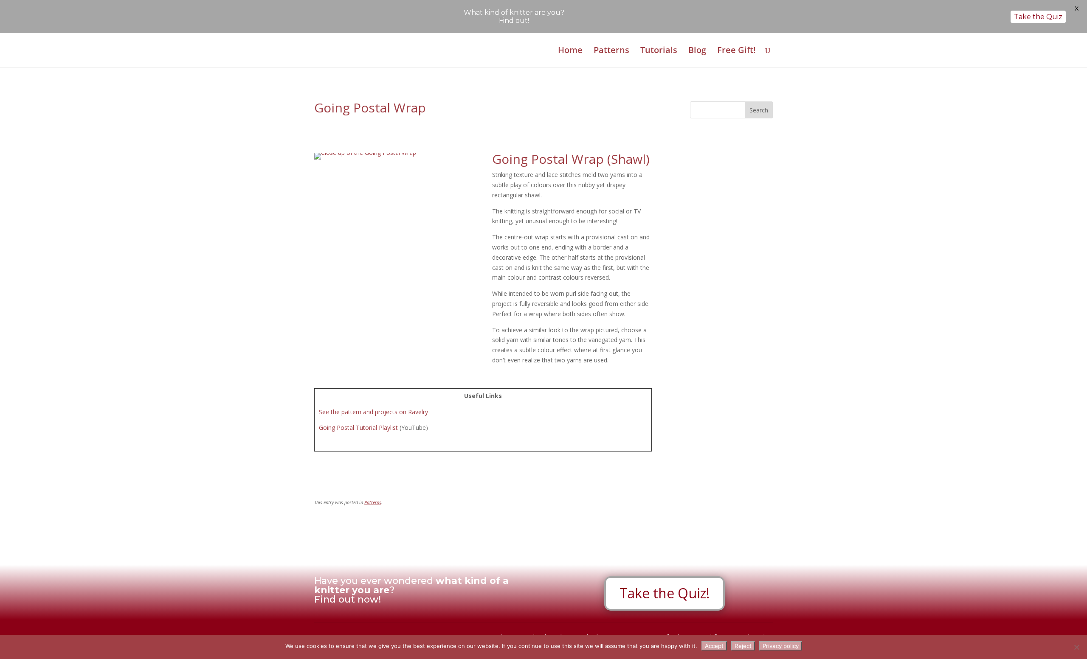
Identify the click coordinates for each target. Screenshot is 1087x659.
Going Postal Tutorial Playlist (358, 427)
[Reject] (1076, 647)
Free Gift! (736, 51)
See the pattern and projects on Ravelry (373, 412)
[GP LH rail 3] (365, 159)
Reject (743, 645)
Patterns (611, 51)
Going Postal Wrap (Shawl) (571, 159)
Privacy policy (781, 645)
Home (570, 51)
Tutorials (658, 51)
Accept (714, 645)
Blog (697, 51)
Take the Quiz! (665, 593)
